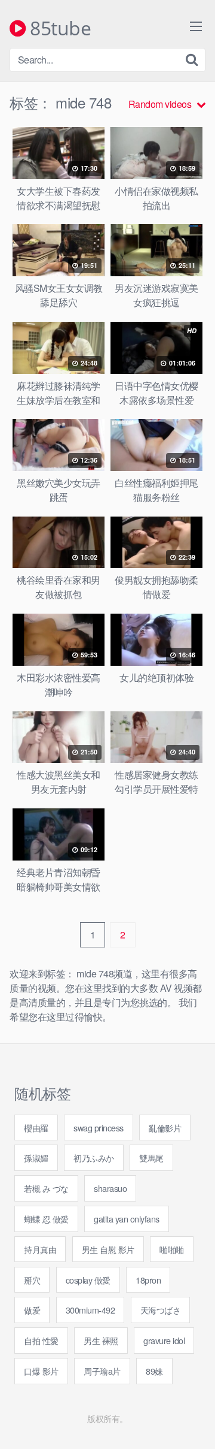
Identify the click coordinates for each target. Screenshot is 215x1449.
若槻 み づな (46, 1188)
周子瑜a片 (102, 1371)
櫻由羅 (36, 1127)
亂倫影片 (165, 1127)
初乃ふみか (93, 1157)
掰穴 (32, 1279)
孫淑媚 (36, 1157)
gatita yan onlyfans (126, 1218)
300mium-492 (90, 1309)
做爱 (32, 1309)
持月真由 (40, 1249)
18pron (148, 1279)
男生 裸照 (101, 1340)
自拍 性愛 (41, 1340)
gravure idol (164, 1340)
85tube (58, 28)
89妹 (154, 1371)
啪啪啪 (171, 1249)
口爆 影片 (41, 1371)
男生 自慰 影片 (108, 1249)
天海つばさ (160, 1309)
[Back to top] (194, 1422)
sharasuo (110, 1188)
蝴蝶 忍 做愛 (46, 1218)
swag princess (98, 1127)
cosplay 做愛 (88, 1279)
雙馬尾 (151, 1157)
